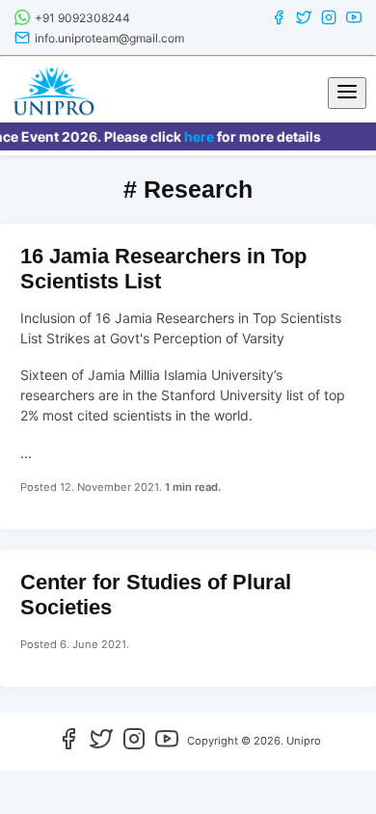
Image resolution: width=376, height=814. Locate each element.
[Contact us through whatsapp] (22, 21)
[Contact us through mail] (22, 41)
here (195, 136)
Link (188, 376)
